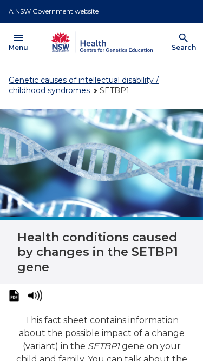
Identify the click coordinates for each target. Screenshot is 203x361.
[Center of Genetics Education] (101, 42)
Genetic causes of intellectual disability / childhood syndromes (84, 85)
